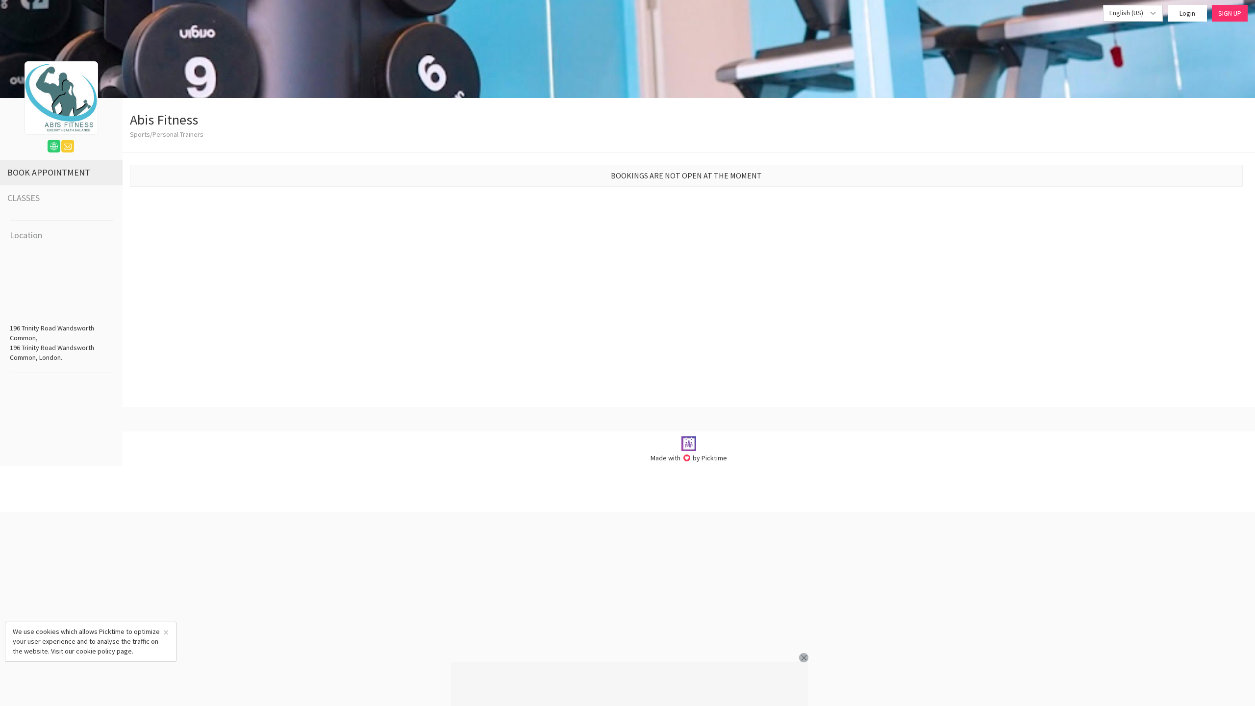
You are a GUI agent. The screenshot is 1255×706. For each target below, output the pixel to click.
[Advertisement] (629, 684)
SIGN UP (1229, 13)
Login (1187, 13)
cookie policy (95, 651)
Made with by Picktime (689, 458)
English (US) (1127, 12)
